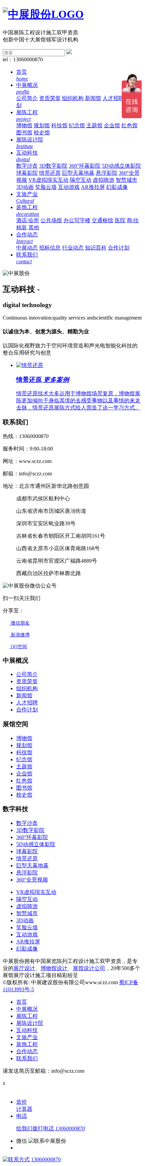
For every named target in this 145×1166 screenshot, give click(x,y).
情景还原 (50, 173)
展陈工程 (27, 1016)
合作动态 (27, 1051)
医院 (120, 220)
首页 (21, 1002)
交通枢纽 (102, 220)
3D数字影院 (53, 166)
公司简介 (27, 98)
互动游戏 (69, 187)
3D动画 (25, 187)
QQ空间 (18, 646)
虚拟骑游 (103, 180)
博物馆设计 (53, 968)
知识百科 (96, 248)
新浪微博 (19, 634)
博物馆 (24, 125)
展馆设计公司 (89, 968)
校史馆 (42, 132)
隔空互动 (80, 180)
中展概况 (27, 1009)
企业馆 (112, 125)
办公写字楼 (76, 220)
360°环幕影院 (84, 166)
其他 (33, 227)
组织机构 (73, 98)
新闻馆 (93, 98)
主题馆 (94, 125)
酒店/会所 (27, 220)
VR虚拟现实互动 (48, 180)
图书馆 (24, 132)
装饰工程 (27, 1044)
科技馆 (59, 125)
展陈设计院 (29, 1023)
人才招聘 (113, 98)
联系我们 (27, 1058)
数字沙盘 (27, 166)
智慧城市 (126, 180)
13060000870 (46, 1159)
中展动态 (27, 248)
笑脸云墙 (46, 187)
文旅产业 (27, 1037)
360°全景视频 (32, 879)
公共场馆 (51, 220)
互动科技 (27, 1030)
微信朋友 (19, 623)
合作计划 (118, 248)
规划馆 (42, 125)
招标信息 (50, 248)
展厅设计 (24, 968)
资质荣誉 (50, 98)
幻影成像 (117, 187)
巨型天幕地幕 (78, 173)
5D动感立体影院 (121, 166)
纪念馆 (77, 125)
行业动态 (73, 248)
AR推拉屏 (93, 187)
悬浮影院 (106, 173)
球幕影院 (27, 173)
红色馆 (129, 125)
